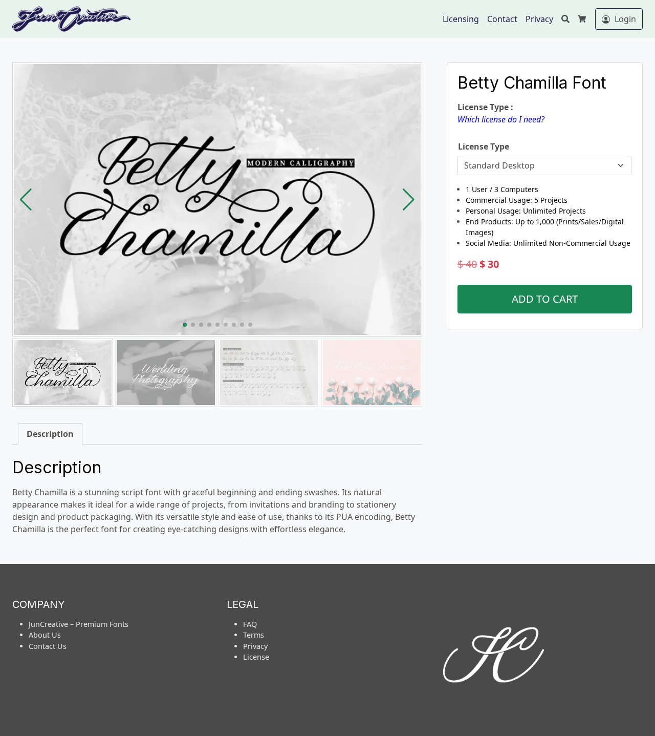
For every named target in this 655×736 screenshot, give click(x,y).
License (256, 657)
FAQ (250, 624)
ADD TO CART (545, 299)
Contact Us (48, 646)
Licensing (461, 19)
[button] (409, 199)
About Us (45, 635)
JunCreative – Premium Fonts (78, 624)
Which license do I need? (500, 119)
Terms (253, 635)
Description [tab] (50, 433)
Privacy (539, 19)
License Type (483, 146)
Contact (502, 19)
